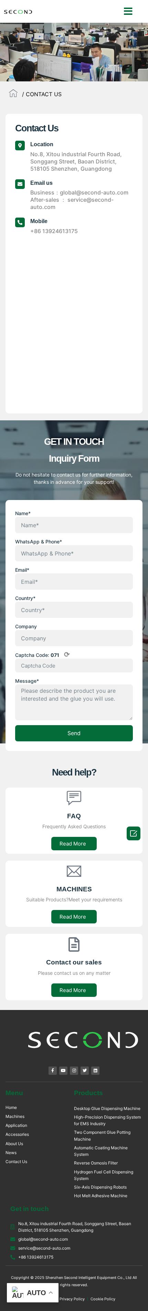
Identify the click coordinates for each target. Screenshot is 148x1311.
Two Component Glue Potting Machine (102, 1135)
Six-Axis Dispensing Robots (100, 1187)
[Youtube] (63, 1071)
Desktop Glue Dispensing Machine (107, 1108)
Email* (22, 570)
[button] (128, 11)
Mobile (38, 221)
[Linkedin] (95, 1071)
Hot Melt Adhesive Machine (100, 1195)
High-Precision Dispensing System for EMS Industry (107, 1120)
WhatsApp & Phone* (38, 541)
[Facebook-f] (53, 1071)
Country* (25, 598)
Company (26, 626)
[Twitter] (85, 1071)
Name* (23, 513)
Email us (41, 183)
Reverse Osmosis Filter (96, 1162)
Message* (27, 681)
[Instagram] (74, 1071)
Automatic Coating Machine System (101, 1151)
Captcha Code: (42, 655)
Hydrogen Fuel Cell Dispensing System (103, 1175)
